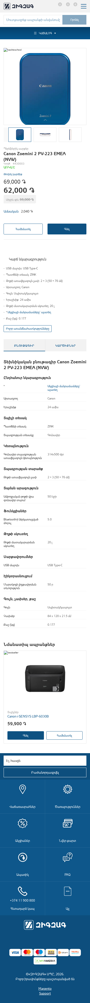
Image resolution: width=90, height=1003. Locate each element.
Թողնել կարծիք (13, 174)
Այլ (67, 908)
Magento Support (45, 990)
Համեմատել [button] (64, 735)
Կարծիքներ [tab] (65, 345)
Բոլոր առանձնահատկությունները (27, 328)
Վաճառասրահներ (22, 806)
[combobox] (33, 20)
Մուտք (49, 6)
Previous (6, 134)
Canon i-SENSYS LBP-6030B (28, 716)
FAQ (68, 874)
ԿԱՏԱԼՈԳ (45, 33)
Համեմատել (23, 229)
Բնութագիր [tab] (24, 345)
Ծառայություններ (67, 806)
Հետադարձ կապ (22, 904)
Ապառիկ (22, 874)
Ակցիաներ (22, 840)
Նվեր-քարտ (67, 840)
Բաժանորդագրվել (45, 772)
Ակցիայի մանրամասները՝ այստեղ (29, 312)
